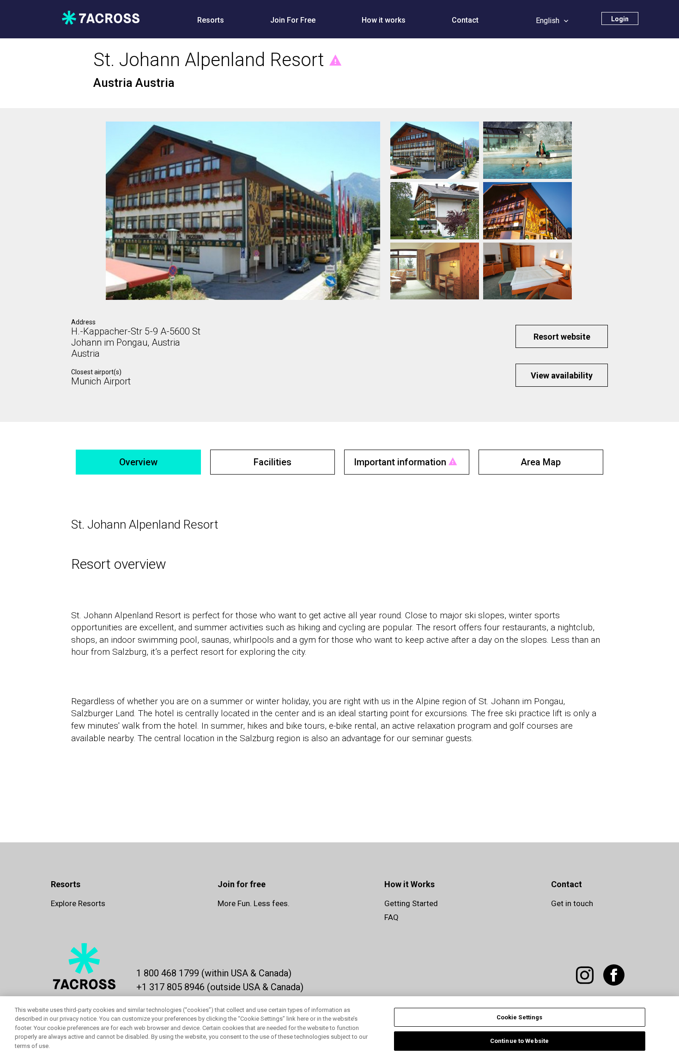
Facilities (272, 462)
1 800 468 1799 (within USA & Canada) (213, 973)
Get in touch (572, 903)
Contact (465, 20)
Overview (138, 462)
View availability (562, 375)
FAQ (391, 917)
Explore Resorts (78, 903)
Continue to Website (519, 1040)
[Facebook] (615, 980)
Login (620, 19)
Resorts (210, 20)
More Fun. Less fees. (254, 903)
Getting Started (411, 903)
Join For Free (292, 20)
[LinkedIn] (586, 980)
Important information (400, 462)
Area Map (541, 462)
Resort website (562, 336)
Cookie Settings (520, 1017)
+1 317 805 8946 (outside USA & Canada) (219, 987)
